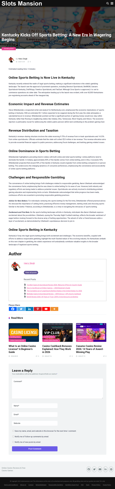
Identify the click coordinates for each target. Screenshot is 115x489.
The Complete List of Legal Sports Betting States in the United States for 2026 (54, 291)
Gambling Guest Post (72, 485)
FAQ (82, 485)
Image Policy (107, 485)
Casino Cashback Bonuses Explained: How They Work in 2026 (57, 349)
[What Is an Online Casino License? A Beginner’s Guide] (24, 332)
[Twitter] (21, 309)
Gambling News (9, 48)
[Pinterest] (38, 309)
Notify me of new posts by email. (28, 442)
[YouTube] (100, 469)
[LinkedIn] (105, 469)
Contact (30, 485)
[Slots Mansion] (22, 3)
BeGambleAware (41, 485)
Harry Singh (22, 59)
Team (87, 485)
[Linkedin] (29, 309)
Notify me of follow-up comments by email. (32, 437)
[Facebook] (13, 309)
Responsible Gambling (56, 485)
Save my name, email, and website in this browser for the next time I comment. (45, 431)
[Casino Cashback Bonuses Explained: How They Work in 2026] (57, 332)
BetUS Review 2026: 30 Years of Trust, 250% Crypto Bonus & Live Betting (52, 297)
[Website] (111, 469)
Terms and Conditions (11, 485)
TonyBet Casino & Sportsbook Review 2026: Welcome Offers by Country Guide (54, 285)
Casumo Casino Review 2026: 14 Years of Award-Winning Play (89, 349)
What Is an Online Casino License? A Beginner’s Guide (22, 349)
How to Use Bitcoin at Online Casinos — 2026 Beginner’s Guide (48, 288)
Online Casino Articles (17, 340)
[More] (54, 309)
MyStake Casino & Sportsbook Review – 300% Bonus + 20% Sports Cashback (54, 294)
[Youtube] (46, 309)
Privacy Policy (96, 485)
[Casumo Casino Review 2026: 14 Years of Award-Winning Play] (91, 332)
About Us (23, 485)
